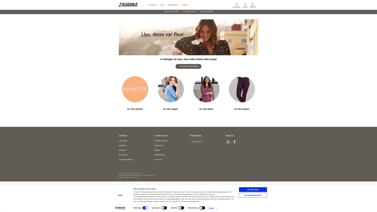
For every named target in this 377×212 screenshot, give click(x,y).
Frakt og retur (158, 145)
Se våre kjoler (206, 109)
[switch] (164, 207)
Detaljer (211, 208)
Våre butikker (123, 141)
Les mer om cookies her (147, 175)
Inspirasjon (122, 150)
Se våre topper (170, 109)
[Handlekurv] (254, 4)
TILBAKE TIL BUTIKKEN (188, 66)
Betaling (157, 150)
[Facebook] (235, 142)
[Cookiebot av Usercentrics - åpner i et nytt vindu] (120, 208)
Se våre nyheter (135, 109)
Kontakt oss (158, 159)
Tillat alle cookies (253, 189)
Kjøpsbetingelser (159, 155)
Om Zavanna (123, 155)
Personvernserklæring (126, 159)
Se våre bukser (241, 109)
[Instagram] (229, 142)
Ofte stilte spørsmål (160, 141)
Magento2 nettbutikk (125, 177)
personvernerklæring (191, 201)
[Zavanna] (128, 5)
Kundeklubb (122, 145)
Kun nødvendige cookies (253, 195)
